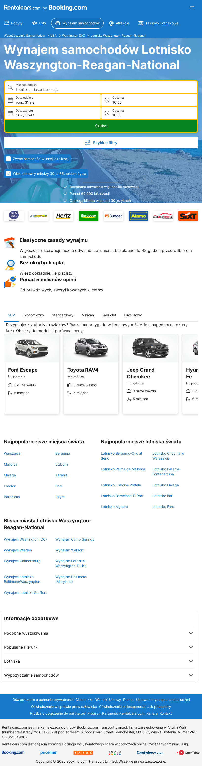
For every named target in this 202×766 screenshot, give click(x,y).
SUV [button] (11, 315)
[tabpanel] (101, 372)
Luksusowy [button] (133, 315)
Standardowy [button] (63, 315)
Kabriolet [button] (109, 315)
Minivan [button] (88, 315)
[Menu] (192, 8)
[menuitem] (13, 23)
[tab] (11, 315)
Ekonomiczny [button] (33, 315)
